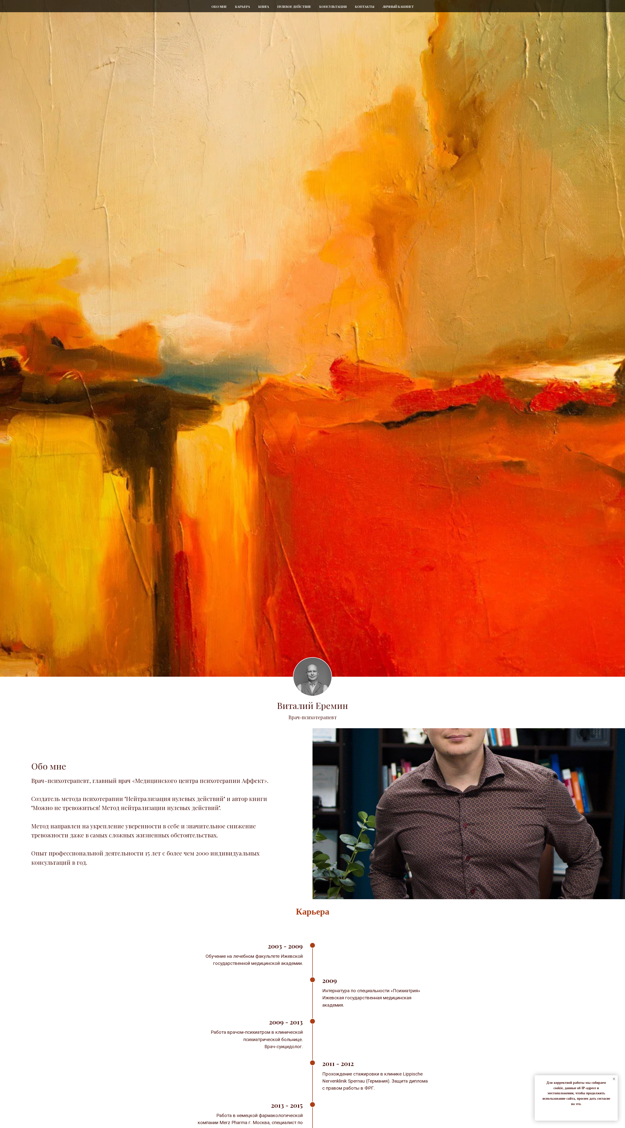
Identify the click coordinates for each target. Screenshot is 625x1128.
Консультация (333, 6)
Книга (263, 6)
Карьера (242, 6)
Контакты (364, 6)
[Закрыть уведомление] (614, 1078)
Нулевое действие (294, 6)
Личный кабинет (398, 6)
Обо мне (219, 6)
